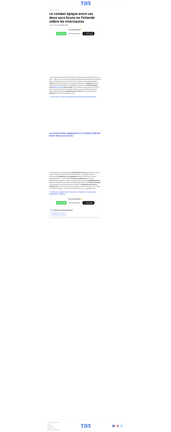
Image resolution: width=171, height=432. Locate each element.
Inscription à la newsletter (53, 422)
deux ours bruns (58, 87)
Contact (49, 424)
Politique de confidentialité (53, 429)
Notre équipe (50, 426)
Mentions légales (51, 428)
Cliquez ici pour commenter (58, 214)
